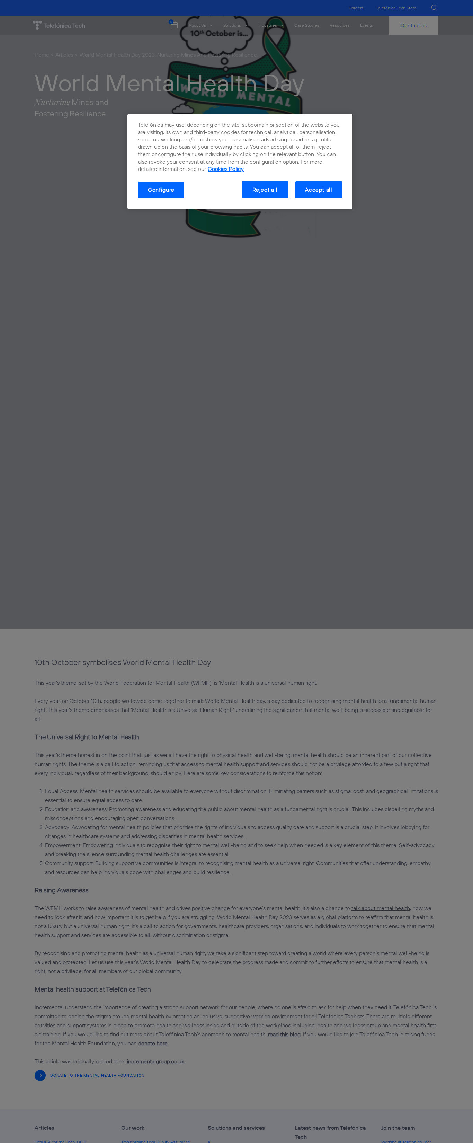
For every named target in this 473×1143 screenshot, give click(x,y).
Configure (161, 189)
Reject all (265, 189)
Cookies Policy (226, 168)
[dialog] (239, 161)
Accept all (318, 189)
